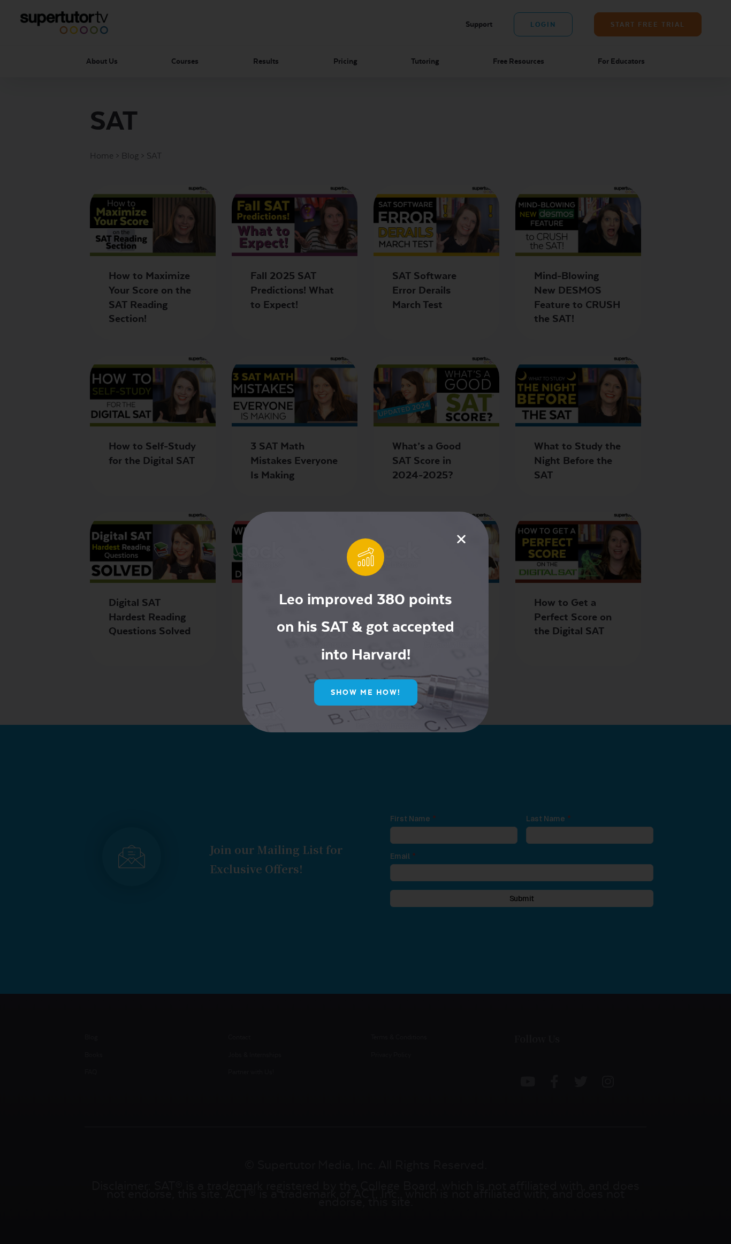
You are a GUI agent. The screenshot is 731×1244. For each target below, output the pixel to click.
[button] (461, 539)
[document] (365, 622)
